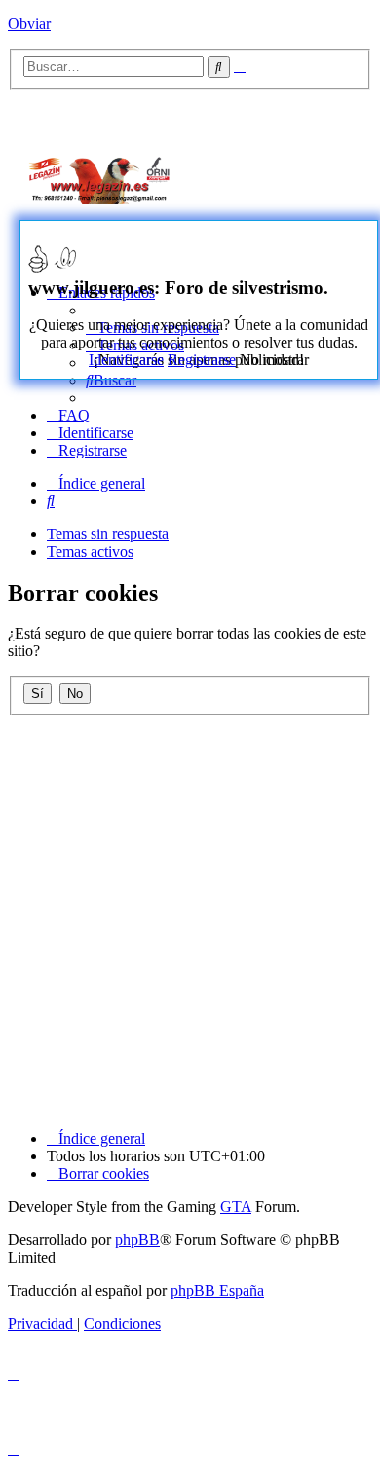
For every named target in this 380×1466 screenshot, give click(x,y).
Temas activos (90, 551)
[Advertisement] (292, 177)
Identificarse (126, 359)
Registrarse (202, 359)
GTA (235, 1206)
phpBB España (217, 1290)
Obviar (29, 24)
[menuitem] (111, 380)
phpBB (137, 1239)
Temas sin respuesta (108, 534)
